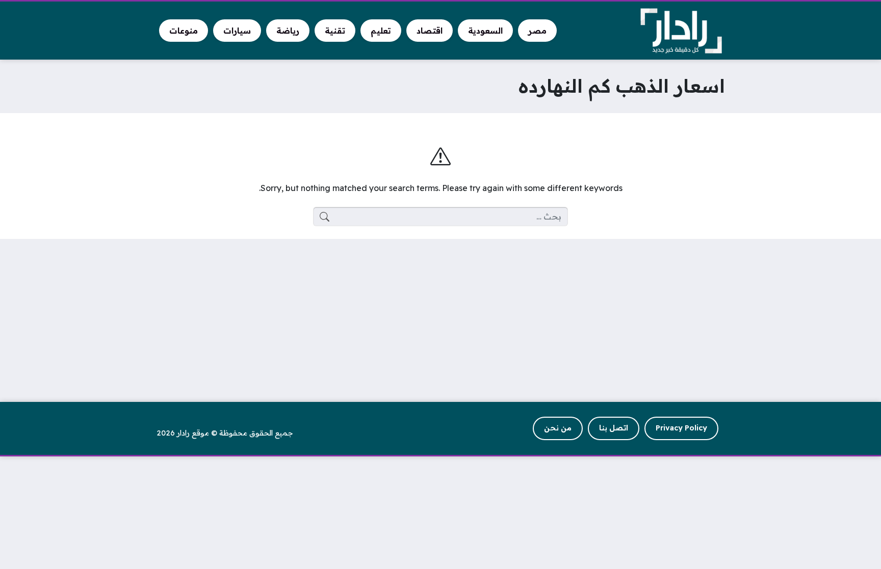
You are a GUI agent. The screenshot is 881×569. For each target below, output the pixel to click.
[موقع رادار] (681, 30)
